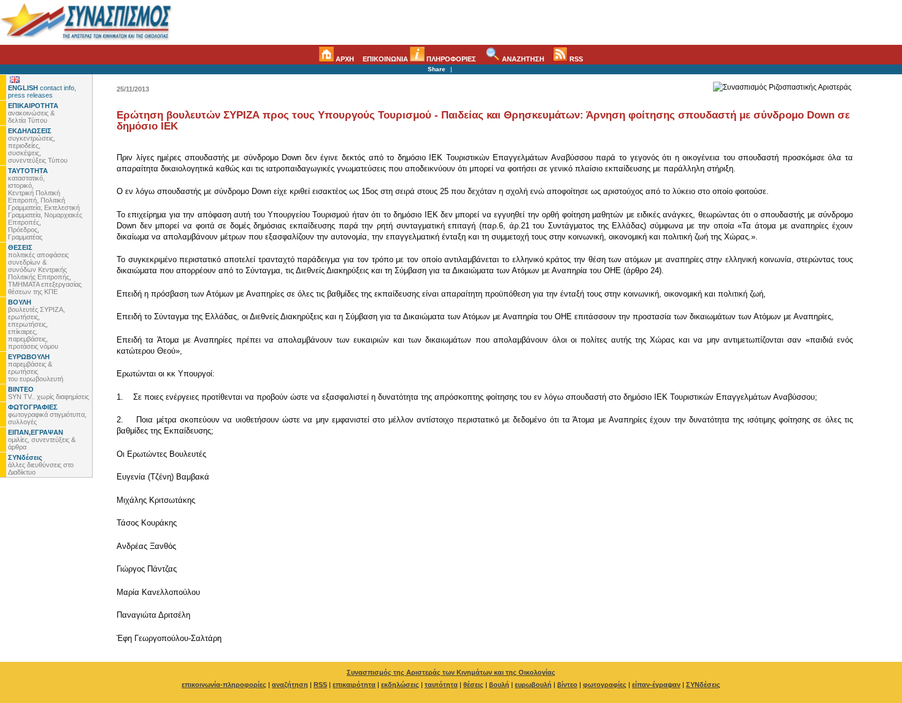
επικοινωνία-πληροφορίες (224, 684)
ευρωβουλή (533, 684)
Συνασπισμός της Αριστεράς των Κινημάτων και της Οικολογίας (451, 672)
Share (436, 69)
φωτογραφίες (604, 684)
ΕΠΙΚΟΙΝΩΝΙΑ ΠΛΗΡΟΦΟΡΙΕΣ (419, 59)
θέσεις (473, 684)
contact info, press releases (42, 91)
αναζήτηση (290, 684)
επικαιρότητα (354, 684)
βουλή (499, 684)
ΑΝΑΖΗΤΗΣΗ (522, 59)
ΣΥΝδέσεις (703, 684)
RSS (575, 59)
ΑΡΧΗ (344, 59)
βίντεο (567, 684)
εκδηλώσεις (400, 684)
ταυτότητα (441, 684)
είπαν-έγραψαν (656, 684)
